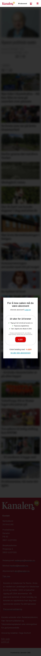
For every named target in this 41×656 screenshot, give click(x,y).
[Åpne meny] (37, 3)
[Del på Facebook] (17, 56)
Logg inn (31, 3)
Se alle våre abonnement (20, 353)
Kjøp (20, 339)
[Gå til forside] (8, 3)
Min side (5, 639)
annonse (5, 65)
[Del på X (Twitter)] (20, 56)
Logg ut (5, 641)
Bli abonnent (22, 3)
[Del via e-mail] (23, 56)
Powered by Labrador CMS (21, 653)
